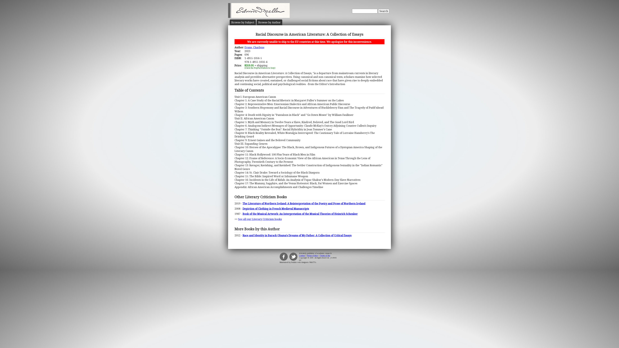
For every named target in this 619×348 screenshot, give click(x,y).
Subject (242, 22)
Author (269, 22)
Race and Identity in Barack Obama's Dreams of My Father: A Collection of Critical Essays (297, 235)
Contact (302, 255)
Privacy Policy (312, 255)
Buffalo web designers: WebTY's (303, 262)
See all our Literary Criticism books (260, 219)
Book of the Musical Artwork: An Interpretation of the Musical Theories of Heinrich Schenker (300, 214)
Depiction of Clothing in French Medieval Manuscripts (276, 208)
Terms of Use (325, 255)
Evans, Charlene (254, 47)
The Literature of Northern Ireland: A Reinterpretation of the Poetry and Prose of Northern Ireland (304, 203)
